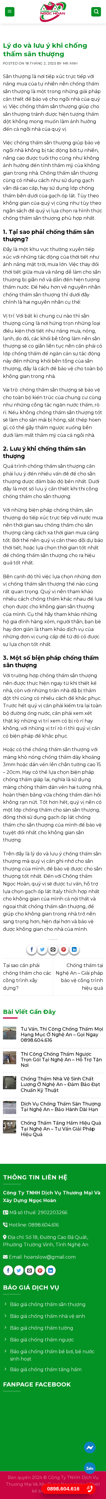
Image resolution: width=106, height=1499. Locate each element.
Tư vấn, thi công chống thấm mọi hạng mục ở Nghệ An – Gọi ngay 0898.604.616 (62, 1034)
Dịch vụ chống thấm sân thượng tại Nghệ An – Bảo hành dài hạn (61, 1106)
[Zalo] (90, 1468)
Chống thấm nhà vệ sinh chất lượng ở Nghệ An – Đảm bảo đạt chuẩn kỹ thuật (60, 1084)
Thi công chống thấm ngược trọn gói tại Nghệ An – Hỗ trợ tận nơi (61, 1059)
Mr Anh (70, 63)
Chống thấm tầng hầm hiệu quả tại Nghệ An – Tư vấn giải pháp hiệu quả (61, 1128)
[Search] (96, 12)
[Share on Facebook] (32, 949)
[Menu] (9, 12)
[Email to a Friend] (53, 949)
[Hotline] (90, 1488)
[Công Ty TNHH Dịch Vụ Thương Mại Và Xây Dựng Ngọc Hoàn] (53, 12)
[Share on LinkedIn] (74, 949)
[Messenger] (90, 1447)
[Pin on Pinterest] (64, 949)
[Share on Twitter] (42, 949)
